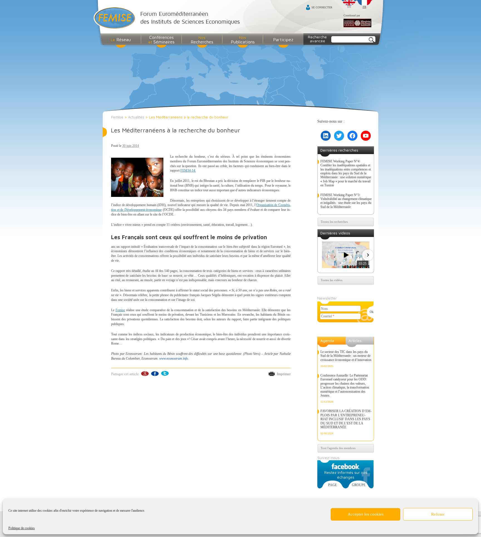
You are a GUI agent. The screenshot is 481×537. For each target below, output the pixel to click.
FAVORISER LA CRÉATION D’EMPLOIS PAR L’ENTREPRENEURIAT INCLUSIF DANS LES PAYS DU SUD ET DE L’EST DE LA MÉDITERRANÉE (346, 419)
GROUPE (358, 485)
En (349, 6)
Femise (117, 117)
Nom (324, 309)
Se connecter (321, 7)
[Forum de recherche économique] (357, 23)
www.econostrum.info (173, 358)
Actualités (136, 117)
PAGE (332, 485)
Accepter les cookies (366, 514)
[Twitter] (164, 373)
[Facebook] (154, 373)
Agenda (327, 340)
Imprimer (284, 374)
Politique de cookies (21, 528)
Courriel (327, 316)
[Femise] (168, 18)
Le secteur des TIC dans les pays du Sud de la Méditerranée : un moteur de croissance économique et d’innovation (345, 356)
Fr (364, 6)
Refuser (438, 514)
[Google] (144, 373)
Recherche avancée (317, 38)
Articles (355, 340)
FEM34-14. (188, 170)
